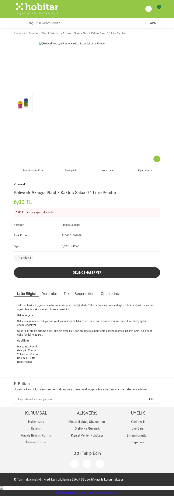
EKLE (152, 399)
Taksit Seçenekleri (78, 293)
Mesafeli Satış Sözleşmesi (87, 422)
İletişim (36, 428)
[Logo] (37, 8)
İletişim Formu (36, 442)
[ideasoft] (64, 493)
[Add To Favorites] (31, 170)
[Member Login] (148, 9)
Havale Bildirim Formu (36, 435)
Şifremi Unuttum (138, 435)
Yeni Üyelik (138, 422)
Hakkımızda (36, 422)
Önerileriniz (110, 293)
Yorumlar (49, 293)
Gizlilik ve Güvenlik (87, 428)
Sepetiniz (138, 442)
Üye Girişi (138, 428)
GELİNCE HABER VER (87, 272)
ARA (153, 23)
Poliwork (20, 184)
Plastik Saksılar (71, 224)
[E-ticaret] (86, 493)
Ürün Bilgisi (26, 293)
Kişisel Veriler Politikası (87, 435)
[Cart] (157, 9)
